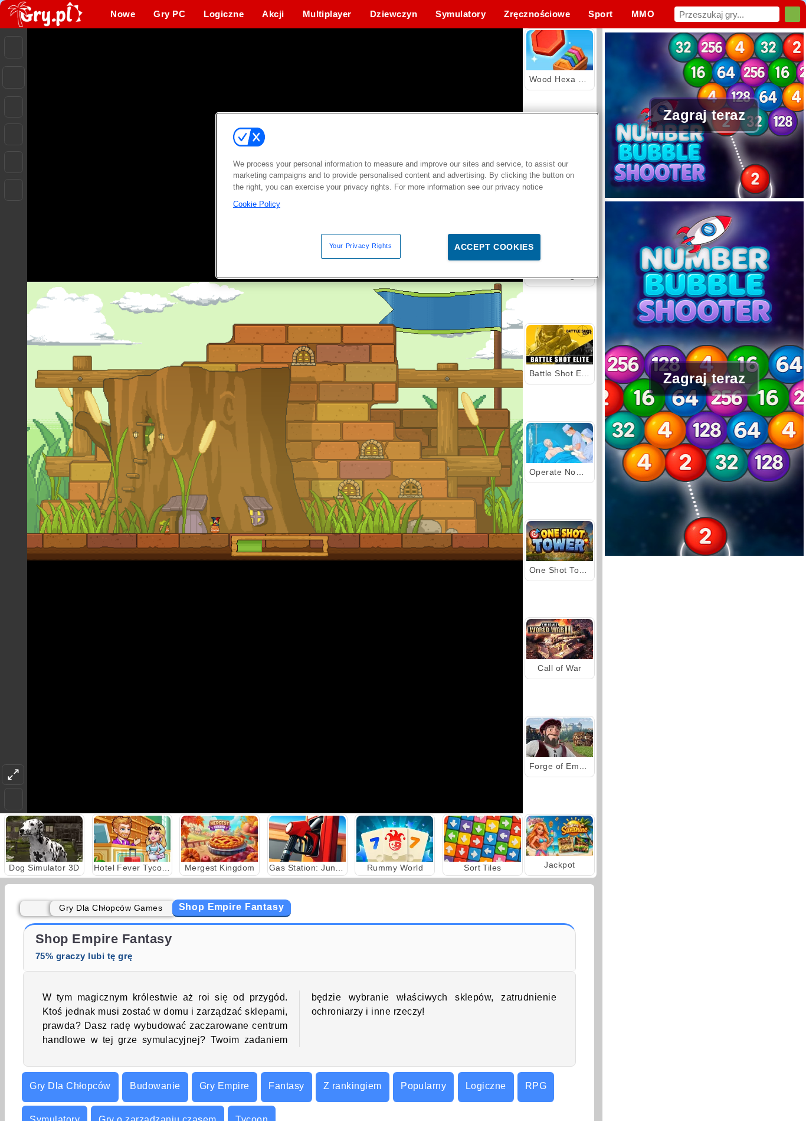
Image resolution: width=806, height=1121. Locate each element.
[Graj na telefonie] (13, 190)
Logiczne (486, 1086)
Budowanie (155, 1086)
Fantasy (286, 1086)
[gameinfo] (13, 162)
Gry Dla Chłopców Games (110, 908)
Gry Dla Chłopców (70, 1086)
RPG (535, 1086)
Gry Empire (224, 1086)
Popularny (423, 1086)
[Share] (13, 77)
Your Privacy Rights (360, 245)
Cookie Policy (256, 204)
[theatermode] (13, 774)
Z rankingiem (352, 1086)
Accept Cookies (494, 247)
